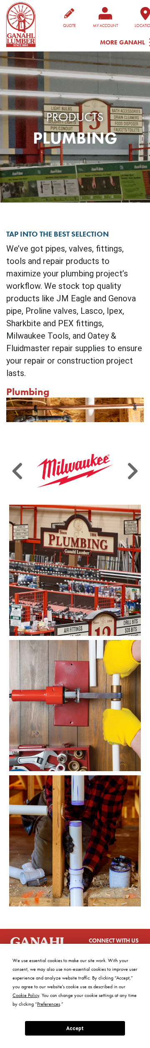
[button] (75, 471)
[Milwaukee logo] (75, 471)
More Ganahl (122, 42)
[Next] (132, 470)
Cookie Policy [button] (25, 995)
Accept (75, 1028)
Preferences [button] (48, 1004)
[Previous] (17, 470)
